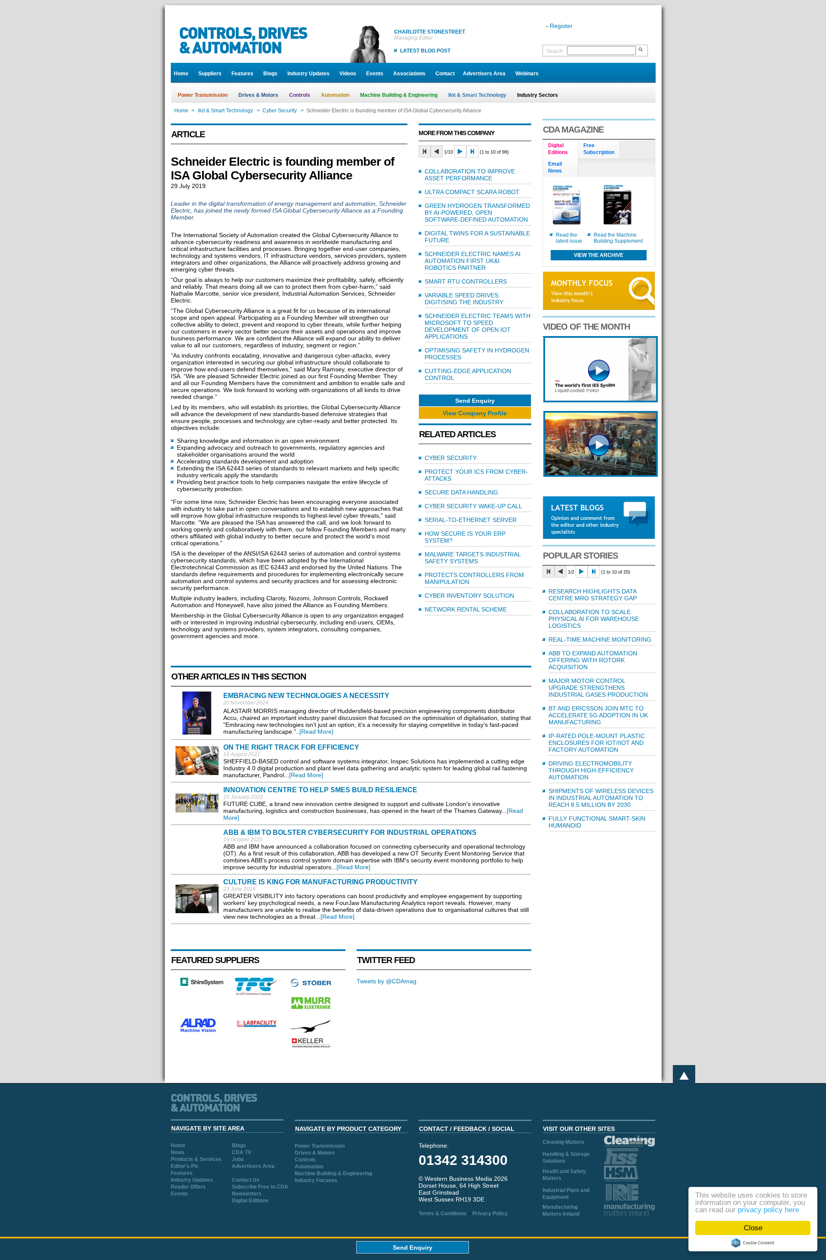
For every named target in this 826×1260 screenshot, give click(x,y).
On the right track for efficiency (291, 747)
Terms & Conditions (443, 1214)
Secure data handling (461, 492)
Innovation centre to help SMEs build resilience (320, 790)
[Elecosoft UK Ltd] (201, 983)
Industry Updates (308, 74)
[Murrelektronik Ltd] (311, 1010)
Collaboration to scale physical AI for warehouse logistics (594, 618)
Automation (335, 95)
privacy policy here (768, 1210)
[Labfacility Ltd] (256, 1026)
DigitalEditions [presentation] (558, 148)
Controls (299, 95)
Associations (409, 74)
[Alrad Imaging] (201, 1031)
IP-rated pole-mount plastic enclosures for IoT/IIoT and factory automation (597, 742)
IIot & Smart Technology (477, 95)
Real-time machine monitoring (600, 639)
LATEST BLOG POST (425, 51)
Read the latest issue (569, 238)
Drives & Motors (258, 95)
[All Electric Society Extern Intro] (600, 474)
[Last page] (472, 151)
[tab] (560, 149)
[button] (475, 400)
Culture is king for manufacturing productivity (320, 882)
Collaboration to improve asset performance (470, 175)
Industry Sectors (537, 95)
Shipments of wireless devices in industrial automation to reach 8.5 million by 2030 (601, 798)
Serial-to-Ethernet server (471, 519)
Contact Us (245, 1180)
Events (374, 74)
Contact (445, 74)
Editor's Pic (185, 1166)
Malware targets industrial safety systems (473, 558)
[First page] (425, 151)
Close (753, 1228)
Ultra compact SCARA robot (472, 191)
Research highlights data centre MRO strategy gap (593, 595)
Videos (347, 74)
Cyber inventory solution (469, 595)
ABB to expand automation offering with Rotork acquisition (593, 660)
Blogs (270, 74)
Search (554, 51)
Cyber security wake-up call (473, 506)
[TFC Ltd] (256, 993)
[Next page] (460, 151)
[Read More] (316, 731)
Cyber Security (279, 111)
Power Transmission (203, 95)
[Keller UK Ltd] (311, 1046)
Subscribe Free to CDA (260, 1187)
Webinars (527, 74)
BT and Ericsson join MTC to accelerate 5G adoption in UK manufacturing (598, 715)
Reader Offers (188, 1187)
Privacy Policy (490, 1214)
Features (242, 74)
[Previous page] (437, 151)
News (178, 1152)
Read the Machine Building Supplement (618, 238)
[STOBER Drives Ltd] (311, 985)
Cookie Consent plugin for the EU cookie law (752, 1243)
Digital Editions (250, 1201)
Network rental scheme (466, 609)
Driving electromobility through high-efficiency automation (591, 770)
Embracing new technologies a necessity (306, 695)
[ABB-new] (600, 400)
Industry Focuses (316, 1180)
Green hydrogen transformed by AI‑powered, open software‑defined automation (477, 212)
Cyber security (451, 457)
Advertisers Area (484, 74)
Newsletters (247, 1194)
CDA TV (241, 1152)
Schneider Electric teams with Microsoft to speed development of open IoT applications (477, 326)
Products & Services (196, 1159)
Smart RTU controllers (466, 281)
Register (561, 25)
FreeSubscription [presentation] (598, 148)
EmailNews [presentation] (555, 167)
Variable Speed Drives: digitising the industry (464, 299)
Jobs (238, 1159)
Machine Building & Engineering (399, 95)
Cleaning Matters (563, 1142)
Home (181, 74)
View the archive (598, 255)
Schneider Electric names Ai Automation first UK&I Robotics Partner (473, 260)
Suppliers (210, 74)
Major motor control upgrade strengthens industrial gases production (598, 687)
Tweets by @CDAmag (386, 981)
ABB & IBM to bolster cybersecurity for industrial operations (350, 832)
